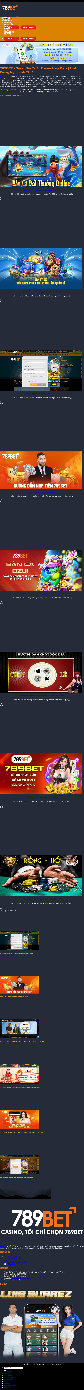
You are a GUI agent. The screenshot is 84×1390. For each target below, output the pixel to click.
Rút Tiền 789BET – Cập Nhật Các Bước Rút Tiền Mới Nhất (20, 1087)
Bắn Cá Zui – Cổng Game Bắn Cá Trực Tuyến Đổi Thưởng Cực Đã (42, 594)
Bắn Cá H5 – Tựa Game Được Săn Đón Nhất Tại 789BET (42, 292)
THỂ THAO (8, 20)
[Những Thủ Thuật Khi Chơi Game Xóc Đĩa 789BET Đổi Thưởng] (42, 672)
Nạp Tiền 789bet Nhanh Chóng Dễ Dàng (42, 492)
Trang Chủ (8, 18)
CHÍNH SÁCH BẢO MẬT (13, 1258)
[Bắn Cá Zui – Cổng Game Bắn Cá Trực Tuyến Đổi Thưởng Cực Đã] (42, 570)
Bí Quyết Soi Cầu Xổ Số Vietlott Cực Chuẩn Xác (42, 797)
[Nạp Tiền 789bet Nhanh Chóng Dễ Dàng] (42, 470)
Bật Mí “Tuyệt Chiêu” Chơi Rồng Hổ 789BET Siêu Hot (42, 899)
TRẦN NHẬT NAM (15, 1264)
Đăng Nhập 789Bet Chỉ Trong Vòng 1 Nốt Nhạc (16, 1177)
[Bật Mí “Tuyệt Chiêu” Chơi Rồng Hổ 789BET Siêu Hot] (42, 875)
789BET (3, 76)
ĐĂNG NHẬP (28, 27)
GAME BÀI (8, 24)
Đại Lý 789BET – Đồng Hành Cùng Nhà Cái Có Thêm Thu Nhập (22, 1041)
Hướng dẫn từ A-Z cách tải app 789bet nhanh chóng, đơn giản (22, 1132)
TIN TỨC (7, 34)
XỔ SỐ (7, 30)
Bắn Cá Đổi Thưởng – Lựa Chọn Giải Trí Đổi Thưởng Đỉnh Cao (42, 190)
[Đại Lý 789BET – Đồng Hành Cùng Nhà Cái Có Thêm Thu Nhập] (19, 1028)
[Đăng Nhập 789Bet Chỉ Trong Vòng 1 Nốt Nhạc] (19, 1164)
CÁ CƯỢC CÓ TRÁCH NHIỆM (15, 1262)
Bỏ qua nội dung (7, 1)
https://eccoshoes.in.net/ (10, 92)
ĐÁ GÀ (7, 28)
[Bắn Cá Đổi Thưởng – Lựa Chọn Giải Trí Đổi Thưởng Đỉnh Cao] (42, 166)
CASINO (7, 22)
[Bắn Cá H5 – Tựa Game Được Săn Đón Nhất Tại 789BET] (42, 268)
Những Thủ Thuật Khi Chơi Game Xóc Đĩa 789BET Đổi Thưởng (42, 695)
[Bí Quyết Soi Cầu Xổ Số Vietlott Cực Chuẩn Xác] (42, 773)
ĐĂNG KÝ (12, 27)
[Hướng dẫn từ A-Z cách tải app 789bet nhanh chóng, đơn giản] (19, 1119)
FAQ (5, 1260)
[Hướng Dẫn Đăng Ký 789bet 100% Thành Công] (42, 370)
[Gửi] (5, 1370)
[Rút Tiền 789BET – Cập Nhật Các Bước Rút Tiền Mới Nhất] (19, 1074)
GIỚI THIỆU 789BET (12, 1256)
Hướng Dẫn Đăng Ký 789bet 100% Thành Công (42, 393)
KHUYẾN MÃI (9, 32)
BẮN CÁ (7, 26)
